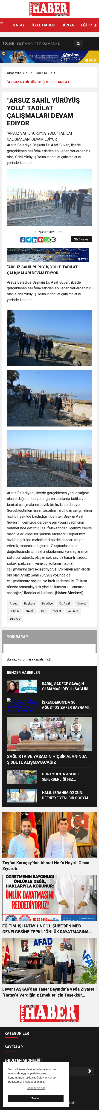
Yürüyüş (15, 618)
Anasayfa (14, 73)
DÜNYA (67, 25)
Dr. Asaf (64, 603)
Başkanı (29, 603)
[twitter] (29, 241)
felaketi (82, 603)
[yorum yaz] (53, 241)
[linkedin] (35, 241)
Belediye (47, 603)
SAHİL (30, 611)
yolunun (73, 611)
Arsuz (13, 603)
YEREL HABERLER (39, 73)
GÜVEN (14, 611)
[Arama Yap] (78, 44)
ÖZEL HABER (43, 25)
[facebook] (23, 241)
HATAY (19, 25)
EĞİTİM (87, 25)
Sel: (43, 611)
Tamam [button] (36, 1098)
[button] (95, 25)
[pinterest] (41, 241)
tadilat (57, 611)
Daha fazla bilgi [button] (36, 1088)
